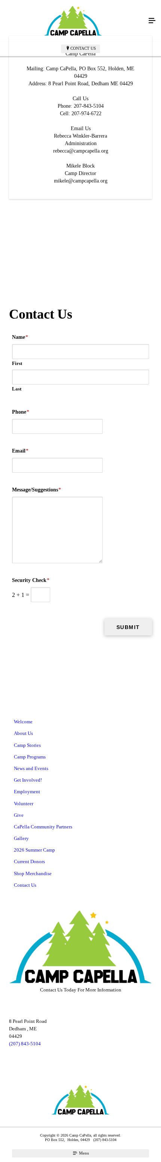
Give (19, 815)
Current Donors (29, 861)
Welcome (23, 721)
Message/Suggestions (36, 490)
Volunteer (23, 803)
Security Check (30, 580)
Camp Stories (27, 745)
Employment (27, 791)
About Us (23, 733)
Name (20, 337)
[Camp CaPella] (73, 21)
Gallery (21, 838)
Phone (20, 412)
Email (20, 451)
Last (16, 389)
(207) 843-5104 (25, 1043)
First (17, 363)
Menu (83, 1153)
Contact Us (83, 48)
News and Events (31, 768)
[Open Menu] (152, 21)
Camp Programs (30, 757)
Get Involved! (28, 780)
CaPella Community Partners (43, 827)
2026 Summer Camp (34, 850)
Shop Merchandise (33, 873)
